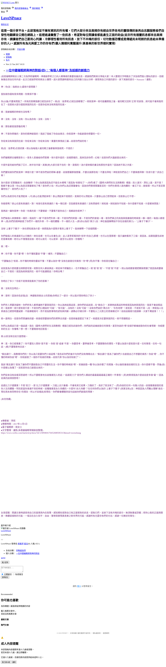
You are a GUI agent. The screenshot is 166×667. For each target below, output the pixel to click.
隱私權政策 (97, 633)
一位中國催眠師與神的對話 (27, 553)
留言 (26, 544)
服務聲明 (106, 633)
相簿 (8, 54)
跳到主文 (5, 24)
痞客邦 (21, 544)
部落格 (9, 57)
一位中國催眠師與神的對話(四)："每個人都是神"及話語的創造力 (48, 70)
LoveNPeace (11, 18)
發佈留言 (5, 577)
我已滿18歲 (6, 662)
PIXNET (65, 633)
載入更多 (5, 562)
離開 (14, 662)
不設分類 (21, 49)
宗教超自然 (21, 550)
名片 (8, 60)
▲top (3, 558)
